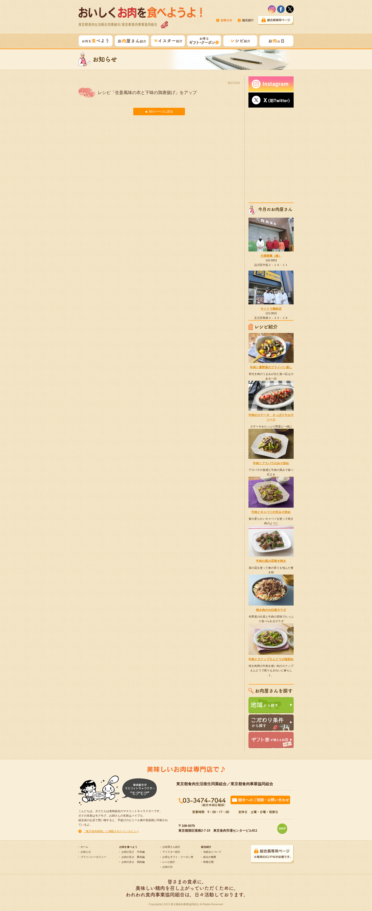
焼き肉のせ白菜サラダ (271, 610)
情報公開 (208, 862)
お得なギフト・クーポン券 (177, 857)
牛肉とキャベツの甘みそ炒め (271, 512)
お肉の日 (167, 867)
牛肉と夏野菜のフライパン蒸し (271, 367)
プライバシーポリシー (93, 857)
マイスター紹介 (171, 852)
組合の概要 (209, 857)
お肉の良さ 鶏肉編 (133, 862)
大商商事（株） (271, 255)
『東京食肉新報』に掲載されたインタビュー (111, 831)
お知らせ (86, 852)
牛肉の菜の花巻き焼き (271, 561)
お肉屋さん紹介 (171, 847)
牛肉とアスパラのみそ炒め (271, 463)
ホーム (84, 847)
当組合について (212, 852)
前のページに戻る (161, 111)
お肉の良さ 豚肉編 (133, 857)
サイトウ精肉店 (271, 308)
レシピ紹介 (168, 862)
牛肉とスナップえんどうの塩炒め (271, 659)
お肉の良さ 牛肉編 (133, 852)
